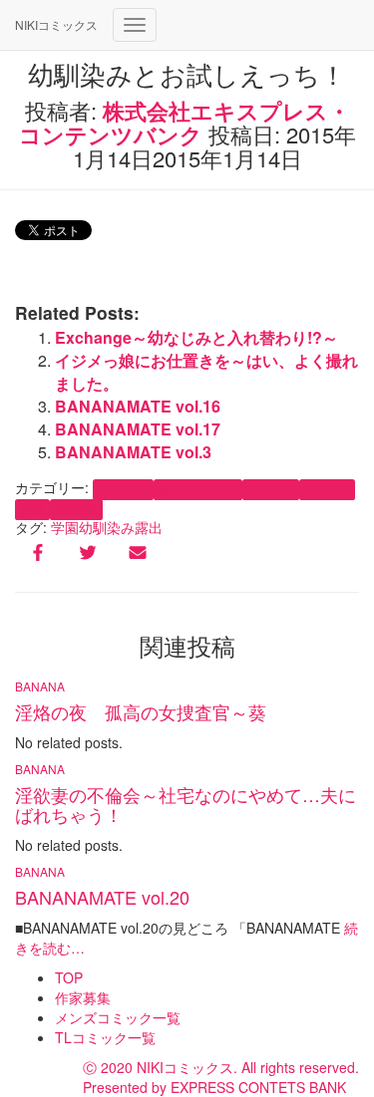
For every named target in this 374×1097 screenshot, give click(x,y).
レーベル (327, 488)
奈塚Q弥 (76, 508)
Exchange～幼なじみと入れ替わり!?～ (196, 337)
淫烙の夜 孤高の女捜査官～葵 (140, 711)
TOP (69, 977)
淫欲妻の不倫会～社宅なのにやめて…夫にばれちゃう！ (185, 804)
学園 (65, 527)
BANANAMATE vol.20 (102, 897)
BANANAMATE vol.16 (137, 406)
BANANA (123, 488)
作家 (32, 508)
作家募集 (83, 997)
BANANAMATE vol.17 (137, 428)
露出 (149, 527)
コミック (270, 488)
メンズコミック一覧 (118, 1017)
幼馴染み (107, 527)
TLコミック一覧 (105, 1037)
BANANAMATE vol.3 (133, 451)
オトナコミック (198, 488)
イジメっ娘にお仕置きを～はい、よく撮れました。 (206, 372)
